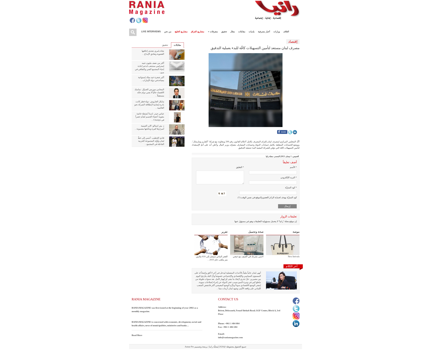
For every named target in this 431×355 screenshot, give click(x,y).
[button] (246, 89)
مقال (232, 31)
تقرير (224, 231)
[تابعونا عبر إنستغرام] (145, 20)
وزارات (276, 31)
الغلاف (286, 31)
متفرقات (213, 31)
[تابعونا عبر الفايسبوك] (132, 20)
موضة (296, 231)
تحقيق (224, 31)
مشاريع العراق (197, 31)
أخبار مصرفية (264, 31)
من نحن (167, 31)
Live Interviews (151, 31)
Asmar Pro (189, 346)
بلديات (252, 31)
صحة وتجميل (255, 231)
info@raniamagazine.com (230, 337)
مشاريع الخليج (181, 31)
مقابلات (241, 31)
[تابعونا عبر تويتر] (138, 20)
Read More (137, 335)
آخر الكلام (291, 266)
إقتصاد (292, 42)
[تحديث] (222, 193)
